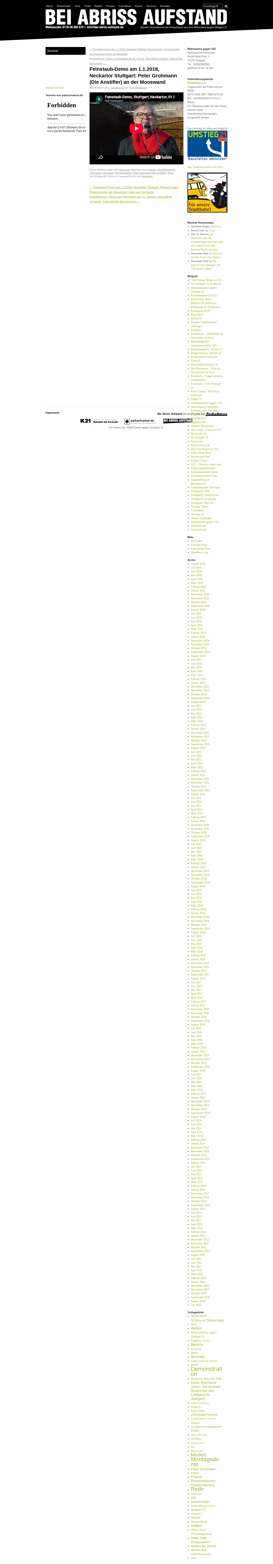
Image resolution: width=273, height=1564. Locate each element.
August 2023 (198, 702)
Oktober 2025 (198, 602)
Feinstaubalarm (123, 173)
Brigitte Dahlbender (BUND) (204, 1361)
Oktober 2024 (198, 648)
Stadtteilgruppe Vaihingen (205, 487)
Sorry (218, 226)
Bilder (194, 1352)
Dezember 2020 (200, 824)
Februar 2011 (198, 1278)
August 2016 (198, 1024)
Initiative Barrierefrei (202, 426)
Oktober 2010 (198, 1293)
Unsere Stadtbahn (201, 518)
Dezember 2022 (200, 732)
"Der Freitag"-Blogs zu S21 (206, 280)
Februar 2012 (198, 1231)
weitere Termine (55, 87)
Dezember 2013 (200, 1147)
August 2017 (198, 978)
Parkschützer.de (200, 445)
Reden (98, 6)
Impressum (53, 412)
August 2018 (198, 932)
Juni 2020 (196, 847)
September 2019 (200, 882)
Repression (196, 1494)
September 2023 (200, 698)
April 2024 (196, 671)
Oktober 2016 (198, 1016)
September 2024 (200, 652)
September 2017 (200, 974)
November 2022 (200, 736)
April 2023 (196, 717)
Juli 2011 (196, 1258)
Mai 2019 (196, 897)
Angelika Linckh (200, 1340)
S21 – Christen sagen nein (206, 464)
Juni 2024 (196, 663)
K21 (193, 1447)
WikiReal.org (198, 525)
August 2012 (198, 1208)
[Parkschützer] (140, 423)
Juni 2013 (196, 1170)
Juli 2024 (196, 659)
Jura (77, 6)
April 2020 (196, 855)
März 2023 (197, 721)
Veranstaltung (199, 1521)
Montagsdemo (205, 1461)
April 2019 (196, 901)
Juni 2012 (196, 1216)
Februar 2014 (198, 1139)
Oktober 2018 (198, 924)
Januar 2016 (198, 1051)
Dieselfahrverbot (166, 169)
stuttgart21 (196, 1513)
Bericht (197, 1344)
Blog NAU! (197, 314)
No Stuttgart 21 (199, 437)
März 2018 (197, 951)
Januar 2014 (198, 1143)
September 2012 (200, 1205)
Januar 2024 (198, 682)
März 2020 (197, 859)
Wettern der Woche (203, 1546)
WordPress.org (199, 552)
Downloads (64, 6)
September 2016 (200, 1020)
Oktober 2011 (198, 1247)
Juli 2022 (196, 752)
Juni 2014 (196, 1124)
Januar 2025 (198, 636)
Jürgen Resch (198, 1443)
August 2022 (198, 748)
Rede (170, 173)
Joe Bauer (196, 1439)
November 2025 (200, 598)
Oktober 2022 (198, 740)
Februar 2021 (198, 817)
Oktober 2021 (198, 786)
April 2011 (196, 1270)
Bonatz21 (196, 318)
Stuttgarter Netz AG (202, 502)
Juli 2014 (196, 1120)
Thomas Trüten (199, 506)
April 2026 (196, 579)
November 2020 (200, 828)
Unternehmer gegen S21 (205, 522)
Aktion (196, 1328)
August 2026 (198, 563)
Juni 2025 (196, 617)
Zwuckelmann (199, 529)
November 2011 (200, 1243)
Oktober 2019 (198, 878)
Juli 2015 (196, 1074)
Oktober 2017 (198, 970)
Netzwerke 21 (199, 433)
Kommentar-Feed (201, 548)
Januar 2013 (198, 1189)
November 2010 (200, 1289)
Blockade (198, 1357)
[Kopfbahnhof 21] (99, 423)
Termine (151, 6)
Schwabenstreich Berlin (204, 472)
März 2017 (197, 997)
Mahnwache (197, 1451)
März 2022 (197, 767)
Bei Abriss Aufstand (60, 33)
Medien (198, 1454)
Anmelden (196, 541)
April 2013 (196, 1178)
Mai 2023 (196, 713)
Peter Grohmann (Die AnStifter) (149, 173)
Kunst (138, 6)
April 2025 (196, 625)
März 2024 (197, 675)
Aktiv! (49, 6)
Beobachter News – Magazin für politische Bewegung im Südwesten (205, 303)
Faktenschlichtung (200, 1403)
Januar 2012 (198, 1235)
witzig (193, 1558)
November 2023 (200, 690)
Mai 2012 (196, 1220)
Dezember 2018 (200, 916)
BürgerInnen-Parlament (204, 356)
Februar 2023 (198, 725)
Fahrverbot (95, 173)
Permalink (146, 176)
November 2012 (200, 1197)
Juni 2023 (196, 709)
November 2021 (200, 782)
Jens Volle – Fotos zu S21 (206, 429)
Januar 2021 (198, 820)
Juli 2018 (196, 936)
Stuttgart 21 (198, 1509)
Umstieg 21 (197, 514)
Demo (152, 169)
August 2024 (198, 656)
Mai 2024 (196, 667)
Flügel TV (196, 399)
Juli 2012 (196, 1212)
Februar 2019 (198, 909)
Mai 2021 (196, 805)
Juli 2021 (196, 797)
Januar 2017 (198, 1005)
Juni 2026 (196, 571)
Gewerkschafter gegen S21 (206, 403)
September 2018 (200, 928)
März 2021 (197, 813)
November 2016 (200, 1013)
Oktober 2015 (198, 1062)
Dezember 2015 (200, 1055)
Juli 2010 (196, 1304)
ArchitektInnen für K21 (204, 295)
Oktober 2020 (198, 832)
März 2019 (197, 905)
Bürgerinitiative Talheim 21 (206, 353)
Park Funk (197, 441)
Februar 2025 (198, 632)
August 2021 (198, 794)
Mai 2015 (196, 1082)
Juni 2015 (196, 1078)
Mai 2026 (196, 575)
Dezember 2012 (200, 1193)
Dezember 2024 (200, 640)
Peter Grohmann (203, 1469)
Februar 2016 (198, 1047)
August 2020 (198, 840)
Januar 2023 (198, 728)
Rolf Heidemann (138, 87)
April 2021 (196, 809)
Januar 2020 (198, 867)
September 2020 (200, 836)
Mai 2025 (196, 621)
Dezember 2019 (200, 870)
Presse (110, 6)
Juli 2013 (196, 1166)
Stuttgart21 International (205, 495)
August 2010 (198, 1301)
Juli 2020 (196, 844)
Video (196, 1525)
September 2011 (200, 1251)
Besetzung (196, 1349)
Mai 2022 (196, 759)
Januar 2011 (198, 1281)
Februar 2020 (198, 863)
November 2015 (200, 1059)
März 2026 (197, 583)
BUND (194, 1364)
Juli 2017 (196, 982)
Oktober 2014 (198, 1109)
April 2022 (196, 763)
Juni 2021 (196, 801)
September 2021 (200, 790)
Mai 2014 (196, 1128)
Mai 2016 (196, 1036)
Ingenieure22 (198, 422)
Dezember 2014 (200, 1101)
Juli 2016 (196, 1028)
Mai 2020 (196, 851)
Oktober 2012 (198, 1201)
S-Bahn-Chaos (199, 460)
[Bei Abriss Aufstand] (136, 19)
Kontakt (165, 6)
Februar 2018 (198, 955)
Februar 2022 (198, 771)
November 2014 (200, 1105)
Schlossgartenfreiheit (203, 468)
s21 (193, 1497)
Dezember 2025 (200, 594)
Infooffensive (198, 418)
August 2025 (198, 609)
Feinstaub (108, 173)
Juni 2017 (196, 986)
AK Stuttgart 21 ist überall (206, 283)
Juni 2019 (196, 893)
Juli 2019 (196, 890)
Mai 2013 (196, 1174)
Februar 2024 (198, 679)
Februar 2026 (198, 586)
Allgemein (124, 169)
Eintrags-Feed (199, 544)
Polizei (195, 1473)
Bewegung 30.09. (201, 310)
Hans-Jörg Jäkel (199, 1435)
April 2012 (196, 1224)
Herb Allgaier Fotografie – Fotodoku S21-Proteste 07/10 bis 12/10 (205, 410)
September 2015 (200, 1066)
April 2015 (196, 1085)
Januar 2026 (198, 590)
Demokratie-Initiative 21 (204, 364)
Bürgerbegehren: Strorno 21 (207, 349)
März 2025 (197, 629)
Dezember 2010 (200, 1285)
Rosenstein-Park (200, 456)
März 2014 (197, 1135)
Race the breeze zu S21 (205, 449)
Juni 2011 (196, 1262)
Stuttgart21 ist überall (203, 499)
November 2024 (200, 644)
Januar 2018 (198, 959)
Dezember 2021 (200, 778)
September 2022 (200, 744)
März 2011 (197, 1274)
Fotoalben (125, 6)
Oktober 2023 (198, 694)
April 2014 (196, 1132)
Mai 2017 (196, 989)
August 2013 (198, 1162)
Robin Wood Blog (201, 452)
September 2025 (200, 606)
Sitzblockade (200, 1501)
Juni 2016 (196, 1032)
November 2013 (200, 1151)
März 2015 (197, 1089)
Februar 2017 (198, 1001)
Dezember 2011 (200, 1239)
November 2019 (200, 874)
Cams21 (195, 360)
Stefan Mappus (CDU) (203, 1506)
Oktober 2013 (198, 1155)
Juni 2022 (196, 755)
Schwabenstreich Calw (204, 475)
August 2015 (198, 1070)
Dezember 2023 (200, 686)
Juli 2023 (196, 705)
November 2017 (200, 966)
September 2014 (200, 1112)
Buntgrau (196, 330)
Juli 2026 (196, 567)
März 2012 (197, 1228)
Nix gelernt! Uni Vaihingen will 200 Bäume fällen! (205, 265)
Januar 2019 (198, 913)
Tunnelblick (197, 510)
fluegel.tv (196, 1407)
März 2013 (197, 1181)
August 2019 (198, 886)
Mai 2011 (196, 1266)
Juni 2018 (196, 940)
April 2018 (196, 947)
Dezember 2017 (200, 963)
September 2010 (200, 1297)
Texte (87, 6)
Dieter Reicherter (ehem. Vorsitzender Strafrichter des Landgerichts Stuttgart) (206, 1391)
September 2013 (200, 1158)
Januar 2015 (198, 1097)
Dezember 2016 (200, 1009)
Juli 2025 (196, 613)
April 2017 (196, 993)
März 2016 (197, 1043)
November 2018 (200, 920)
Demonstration (206, 1371)
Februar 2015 (198, 1093)
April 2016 (196, 1039)
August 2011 (198, 1254)
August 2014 (198, 1116)
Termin (195, 1517)
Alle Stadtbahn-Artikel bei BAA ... (206, 167)
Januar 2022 (198, 775)
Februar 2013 (198, 1185)
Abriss (194, 1324)
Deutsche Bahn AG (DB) (206, 1378)
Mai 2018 (196, 943)
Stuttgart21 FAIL (200, 491)
